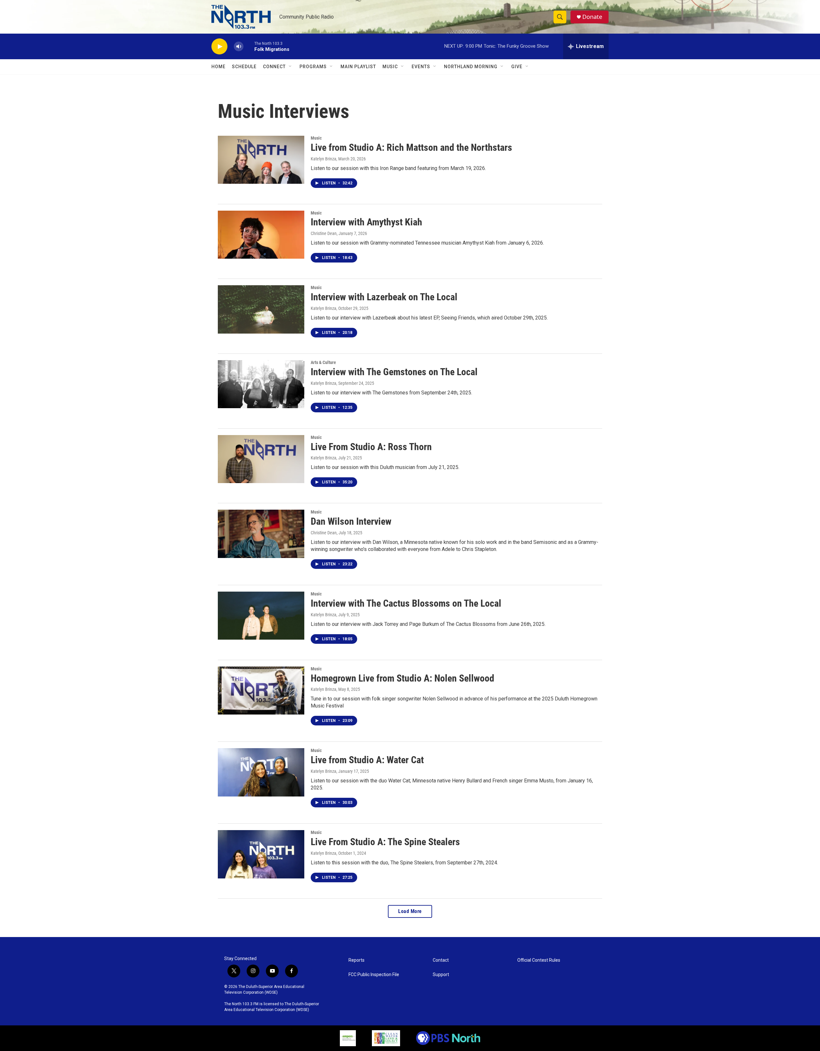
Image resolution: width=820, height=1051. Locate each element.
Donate (592, 16)
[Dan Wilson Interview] (261, 534)
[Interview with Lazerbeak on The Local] (261, 309)
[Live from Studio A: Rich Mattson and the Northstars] (261, 160)
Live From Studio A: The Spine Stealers (385, 841)
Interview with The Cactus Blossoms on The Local (406, 603)
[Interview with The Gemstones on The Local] (261, 384)
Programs (313, 66)
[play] (219, 46)
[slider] (249, 46)
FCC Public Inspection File (373, 974)
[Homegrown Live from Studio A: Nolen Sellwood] (261, 691)
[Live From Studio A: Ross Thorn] (261, 459)
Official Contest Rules (538, 960)
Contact (441, 960)
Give (516, 66)
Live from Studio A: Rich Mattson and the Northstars (411, 147)
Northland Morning (470, 66)
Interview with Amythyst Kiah (366, 222)
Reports (356, 960)
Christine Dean (324, 233)
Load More (410, 911)
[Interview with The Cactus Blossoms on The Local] (261, 616)
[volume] (238, 46)
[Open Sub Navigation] (290, 66)
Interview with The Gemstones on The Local (394, 371)
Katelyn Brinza (323, 158)
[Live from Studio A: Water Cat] (261, 772)
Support (441, 974)
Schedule (244, 66)
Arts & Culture (323, 362)
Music (390, 66)
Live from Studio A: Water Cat (367, 759)
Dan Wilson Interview (351, 521)
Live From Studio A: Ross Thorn (371, 446)
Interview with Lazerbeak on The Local (384, 297)
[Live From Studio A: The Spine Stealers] (261, 854)
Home (218, 66)
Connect (274, 66)
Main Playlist (358, 66)
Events (421, 66)
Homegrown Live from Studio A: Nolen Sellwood (402, 678)
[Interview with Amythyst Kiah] (261, 235)
